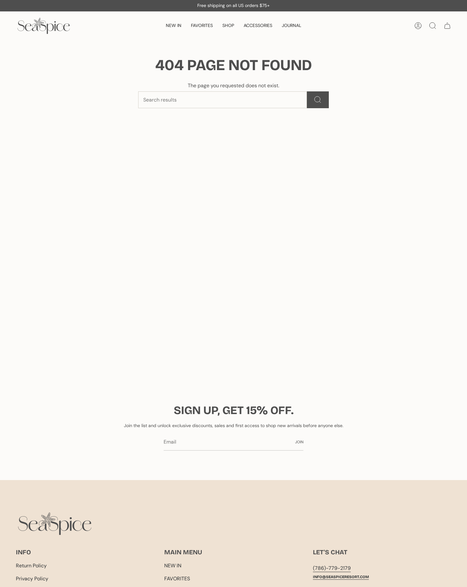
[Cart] (447, 25)
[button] (228, 26)
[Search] (318, 99)
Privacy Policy (32, 578)
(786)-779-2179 (332, 568)
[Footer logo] (55, 523)
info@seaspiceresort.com (341, 577)
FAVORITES (177, 578)
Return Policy (31, 565)
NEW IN (172, 565)
